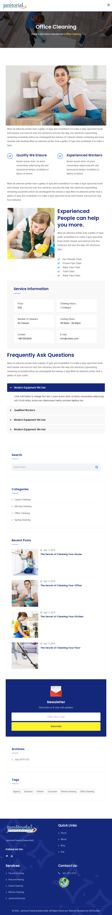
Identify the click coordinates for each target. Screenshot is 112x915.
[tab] (56, 387)
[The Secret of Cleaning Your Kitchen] (25, 624)
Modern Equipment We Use (30, 387)
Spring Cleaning (22, 520)
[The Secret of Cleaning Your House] (25, 562)
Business (28, 791)
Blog (63, 845)
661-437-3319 (69, 873)
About (63, 839)
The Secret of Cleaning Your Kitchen (61, 616)
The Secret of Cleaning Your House (61, 554)
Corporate (52, 791)
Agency (16, 791)
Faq (62, 852)
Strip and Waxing (16, 879)
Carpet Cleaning (23, 499)
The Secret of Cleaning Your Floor (60, 647)
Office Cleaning (22, 513)
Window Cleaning (16, 892)
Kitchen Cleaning (68, 791)
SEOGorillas (94, 910)
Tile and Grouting (16, 873)
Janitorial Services (16, 898)
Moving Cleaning (23, 506)
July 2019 (20, 759)
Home (63, 833)
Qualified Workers (24, 410)
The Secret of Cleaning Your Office (61, 585)
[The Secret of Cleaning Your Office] (25, 593)
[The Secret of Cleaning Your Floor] (25, 655)
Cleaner (40, 791)
